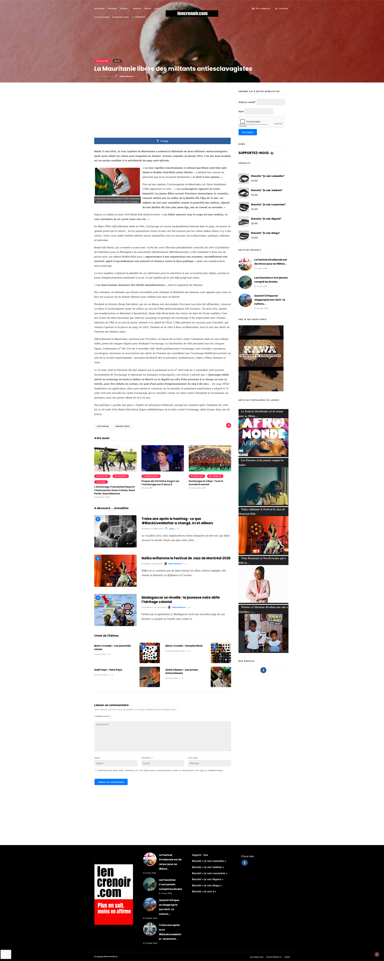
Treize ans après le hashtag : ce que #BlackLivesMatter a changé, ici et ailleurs (177, 520)
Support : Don (200, 854)
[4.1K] (115, 625)
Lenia (171, 529)
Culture (123, 8)
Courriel (147, 758)
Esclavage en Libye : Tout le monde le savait (206, 482)
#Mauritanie (122, 426)
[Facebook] (263, 670)
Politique (112, 8)
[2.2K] (115, 546)
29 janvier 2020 (103, 497)
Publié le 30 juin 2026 (152, 563)
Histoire (137, 8)
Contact (287, 957)
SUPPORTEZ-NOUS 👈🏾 (256, 153)
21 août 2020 (102, 675)
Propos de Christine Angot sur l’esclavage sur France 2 (160, 482)
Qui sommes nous (256, 957)
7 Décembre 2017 (198, 488)
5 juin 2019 (147, 488)
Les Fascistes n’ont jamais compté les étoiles (170, 884)
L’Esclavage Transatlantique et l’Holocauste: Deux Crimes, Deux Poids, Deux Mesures (114, 490)
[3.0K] (115, 585)
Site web (193, 758)
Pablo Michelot (127, 76)
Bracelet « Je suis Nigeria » (207, 879)
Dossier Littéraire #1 (273, 957)
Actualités (99, 8)
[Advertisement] (162, 112)
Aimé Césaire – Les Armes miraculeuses (181, 671)
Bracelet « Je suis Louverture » (209, 873)
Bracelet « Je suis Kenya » (207, 885)
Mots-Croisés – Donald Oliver (184, 646)
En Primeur (121, 476)
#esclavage (103, 426)
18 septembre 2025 (176, 651)
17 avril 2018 (172, 678)
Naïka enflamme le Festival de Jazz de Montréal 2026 (186, 558)
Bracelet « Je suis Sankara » (208, 867)
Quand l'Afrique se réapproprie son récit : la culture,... (269, 300)
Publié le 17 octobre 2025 (154, 607)
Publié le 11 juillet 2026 (153, 529)
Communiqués (101, 16)
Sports (147, 8)
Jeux (156, 8)
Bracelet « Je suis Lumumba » (209, 860)
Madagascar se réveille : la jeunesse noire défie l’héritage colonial (181, 599)
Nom (97, 758)
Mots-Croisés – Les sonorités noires (112, 647)
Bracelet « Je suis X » (204, 891)
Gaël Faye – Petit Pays (108, 670)
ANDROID (140, 16)
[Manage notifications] (377, 954)
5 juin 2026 (101, 654)
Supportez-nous (120, 16)
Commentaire (102, 716)
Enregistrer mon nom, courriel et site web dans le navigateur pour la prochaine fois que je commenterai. (161, 770)
